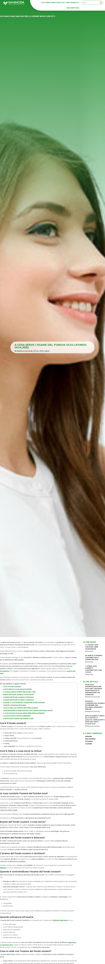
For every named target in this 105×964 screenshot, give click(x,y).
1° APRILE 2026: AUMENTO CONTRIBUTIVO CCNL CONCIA (93, 669)
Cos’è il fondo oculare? (12, 686)
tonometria (4, 671)
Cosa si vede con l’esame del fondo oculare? (20, 708)
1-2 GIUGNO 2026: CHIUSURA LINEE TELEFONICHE (92, 647)
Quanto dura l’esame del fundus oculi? (18, 718)
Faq (63, 2)
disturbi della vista (60, 920)
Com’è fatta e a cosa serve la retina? (17, 689)
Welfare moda (72, 8)
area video (56, 2)
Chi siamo (5, 16)
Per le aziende (32, 16)
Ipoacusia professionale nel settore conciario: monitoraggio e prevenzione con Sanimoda (93, 690)
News (42, 16)
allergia (3, 868)
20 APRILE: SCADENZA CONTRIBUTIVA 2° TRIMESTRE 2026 (93, 657)
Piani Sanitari (17, 16)
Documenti (46, 2)
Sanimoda (90, 651)
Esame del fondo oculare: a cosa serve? (18, 694)
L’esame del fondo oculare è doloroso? (18, 697)
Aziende (88, 736)
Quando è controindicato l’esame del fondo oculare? (24, 702)
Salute (47, 351)
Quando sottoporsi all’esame (14, 705)
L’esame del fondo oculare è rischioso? (18, 700)
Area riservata (72, 2)
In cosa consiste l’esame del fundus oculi (19, 692)
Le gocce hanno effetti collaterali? (17, 716)
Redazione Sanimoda (24, 351)
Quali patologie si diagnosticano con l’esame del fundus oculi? (27, 710)
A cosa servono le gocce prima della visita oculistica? (24, 713)
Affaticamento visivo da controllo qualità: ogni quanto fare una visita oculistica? (95, 720)
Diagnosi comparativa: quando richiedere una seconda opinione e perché (95, 705)
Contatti (50, 16)
